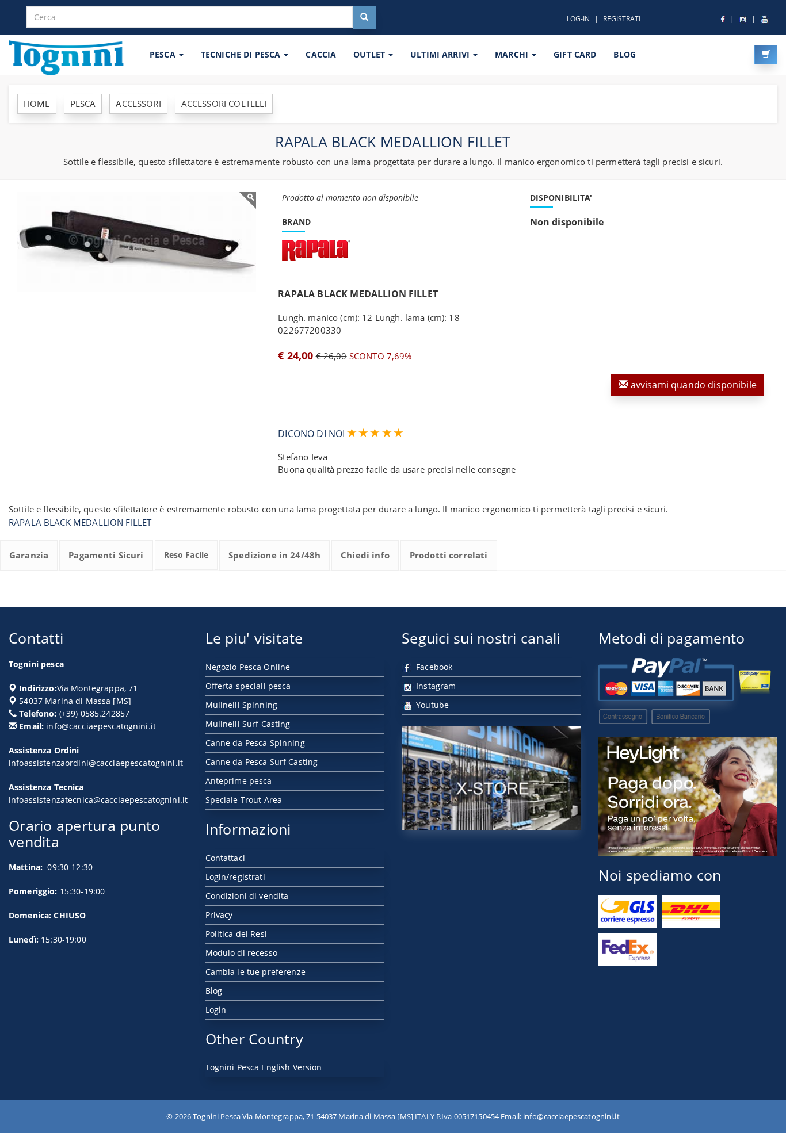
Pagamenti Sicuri (105, 555)
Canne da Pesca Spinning (255, 742)
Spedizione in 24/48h (274, 555)
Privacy (219, 914)
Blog (214, 990)
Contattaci (225, 857)
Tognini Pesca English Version (263, 1067)
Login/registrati (235, 876)
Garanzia (28, 555)
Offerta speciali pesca (248, 685)
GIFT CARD (575, 54)
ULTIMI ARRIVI (441, 54)
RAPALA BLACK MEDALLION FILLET (80, 522)
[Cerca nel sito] (364, 17)
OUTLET (370, 54)
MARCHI (513, 54)
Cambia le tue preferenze (255, 971)
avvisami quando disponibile (692, 384)
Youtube (431, 704)
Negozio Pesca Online (248, 666)
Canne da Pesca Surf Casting (261, 761)
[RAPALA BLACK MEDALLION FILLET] (136, 242)
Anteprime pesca (238, 780)
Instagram (435, 685)
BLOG (624, 54)
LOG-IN (578, 19)
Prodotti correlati (449, 555)
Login (216, 1009)
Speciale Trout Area (244, 799)
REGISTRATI (621, 19)
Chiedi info (365, 555)
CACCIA (321, 54)
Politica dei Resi (236, 933)
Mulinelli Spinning (241, 704)
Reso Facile (186, 554)
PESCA (164, 54)
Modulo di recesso (241, 952)
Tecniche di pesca (242, 54)
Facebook (433, 666)
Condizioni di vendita (247, 895)
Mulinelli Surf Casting (248, 723)
